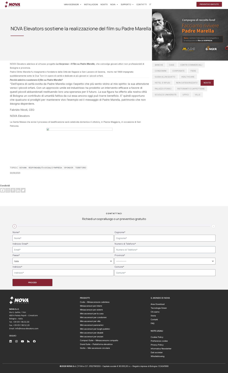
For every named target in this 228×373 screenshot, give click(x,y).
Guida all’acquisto (165, 77)
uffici (185, 94)
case (171, 65)
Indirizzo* (17, 266)
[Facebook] (2, 190)
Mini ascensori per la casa (91, 313)
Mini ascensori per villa (90, 321)
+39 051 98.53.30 (21, 321)
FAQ (152, 323)
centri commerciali (191, 65)
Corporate (178, 71)
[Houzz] (28, 341)
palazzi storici (163, 88)
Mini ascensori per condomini (93, 317)
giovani (23, 168)
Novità (104, 4)
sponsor (68, 168)
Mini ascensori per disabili (91, 332)
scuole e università (165, 94)
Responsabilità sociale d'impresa (45, 168)
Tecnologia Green (159, 308)
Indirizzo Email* (20, 243)
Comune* (119, 266)
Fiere (193, 71)
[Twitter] (23, 190)
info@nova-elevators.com (26, 328)
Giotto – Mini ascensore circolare (95, 348)
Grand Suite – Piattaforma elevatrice (96, 344)
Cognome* (120, 232)
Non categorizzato (187, 82)
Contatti (141, 4)
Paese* (16, 255)
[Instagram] (7, 190)
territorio (80, 168)
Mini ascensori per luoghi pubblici (95, 329)
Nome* (16, 232)
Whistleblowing (157, 356)
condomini (160, 71)
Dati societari (157, 352)
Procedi (32, 282)
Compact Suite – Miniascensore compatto (99, 340)
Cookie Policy (157, 337)
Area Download (158, 304)
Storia (153, 315)
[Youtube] (22, 341)
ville (197, 94)
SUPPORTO (126, 4)
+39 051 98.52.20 (21, 325)
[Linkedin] (18, 190)
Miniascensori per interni (91, 306)
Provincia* (120, 255)
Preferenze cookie (159, 341)
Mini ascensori (71, 4)
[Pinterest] (13, 190)
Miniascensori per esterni (91, 309)
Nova (112, 4)
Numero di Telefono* (125, 243)
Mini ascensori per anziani (91, 336)
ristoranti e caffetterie (191, 88)
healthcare (187, 77)
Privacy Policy (157, 345)
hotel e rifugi (162, 82)
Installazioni (91, 4)
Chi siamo (155, 312)
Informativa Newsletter (161, 348)
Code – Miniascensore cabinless (95, 302)
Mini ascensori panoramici (91, 325)
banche (159, 65)
